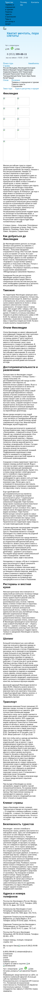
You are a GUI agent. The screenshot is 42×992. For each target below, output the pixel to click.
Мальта (6, 70)
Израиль (14, 72)
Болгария (31, 68)
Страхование (10, 17)
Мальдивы (13, 68)
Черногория (27, 72)
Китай (5, 78)
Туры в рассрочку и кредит (10, 21)
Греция (20, 70)
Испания (6, 74)
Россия (6, 68)
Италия (29, 74)
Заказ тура (7, 88)
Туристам (9, 2)
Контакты (35, 2)
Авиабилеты (33, 63)
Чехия (22, 74)
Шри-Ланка (31, 76)
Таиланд (6, 76)
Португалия (15, 74)
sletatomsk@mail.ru (24, 952)
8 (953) (17, 54)
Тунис (24, 76)
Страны (6, 66)
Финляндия (22, 68)
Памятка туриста (18, 84)
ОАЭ (20, 72)
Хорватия (7, 72)
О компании (8, 954)
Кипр (19, 76)
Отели (5, 80)
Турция (11, 78)
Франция (12, 70)
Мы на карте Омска (11, 946)
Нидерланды (28, 70)
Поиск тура (8, 63)
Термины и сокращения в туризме (10, 7)
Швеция (13, 76)
